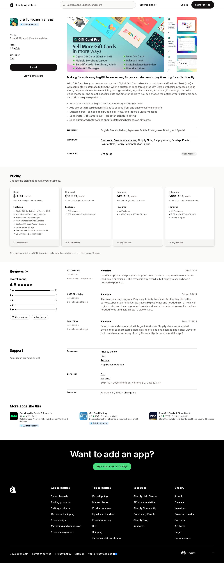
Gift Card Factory (98, 413)
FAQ (103, 356)
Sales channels (59, 496)
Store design (58, 520)
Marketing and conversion (66, 526)
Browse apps (147, 4)
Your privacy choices (100, 553)
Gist (12, 58)
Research (138, 526)
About (178, 496)
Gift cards (106, 153)
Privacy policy (109, 351)
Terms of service (41, 553)
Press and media (184, 514)
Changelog (129, 392)
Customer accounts (125, 140)
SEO (94, 526)
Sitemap (79, 553)
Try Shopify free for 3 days (112, 466)
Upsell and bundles (103, 514)
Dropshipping (100, 496)
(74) (17, 48)
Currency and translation (106, 538)
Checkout (106, 140)
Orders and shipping (62, 514)
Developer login (19, 553)
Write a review (20, 317)
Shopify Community (144, 508)
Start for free (202, 4)
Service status (183, 538)
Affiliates (180, 526)
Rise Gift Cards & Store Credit (175, 413)
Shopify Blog (140, 520)
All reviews (40, 317)
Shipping (97, 532)
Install (33, 67)
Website (105, 378)
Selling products (60, 508)
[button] (42, 420)
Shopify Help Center (145, 496)
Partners (180, 520)
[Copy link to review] (82, 270)
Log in (184, 4)
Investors (180, 508)
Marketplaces (100, 502)
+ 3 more (182, 63)
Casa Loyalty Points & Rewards (36, 413)
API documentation (144, 502)
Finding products (60, 502)
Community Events (144, 514)
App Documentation (112, 364)
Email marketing (101, 520)
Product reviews (101, 508)
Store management (62, 532)
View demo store (33, 75)
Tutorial (105, 360)
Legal (178, 532)
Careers (179, 502)
